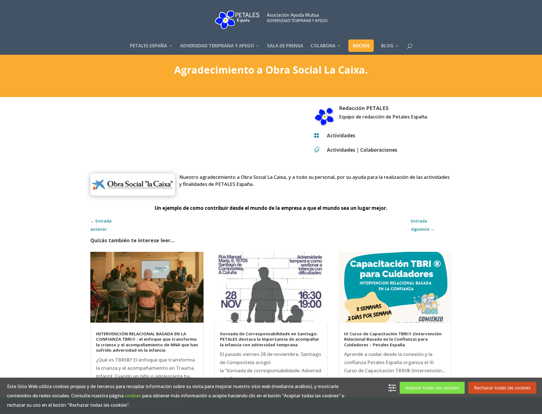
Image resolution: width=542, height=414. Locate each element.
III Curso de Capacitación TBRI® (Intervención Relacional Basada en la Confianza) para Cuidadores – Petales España (393, 339)
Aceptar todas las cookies (432, 388)
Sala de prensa (285, 46)
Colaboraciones (378, 150)
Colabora (323, 46)
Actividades (341, 135)
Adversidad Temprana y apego (217, 46)
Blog (387, 46)
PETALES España (148, 46)
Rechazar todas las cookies (502, 388)
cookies (133, 396)
